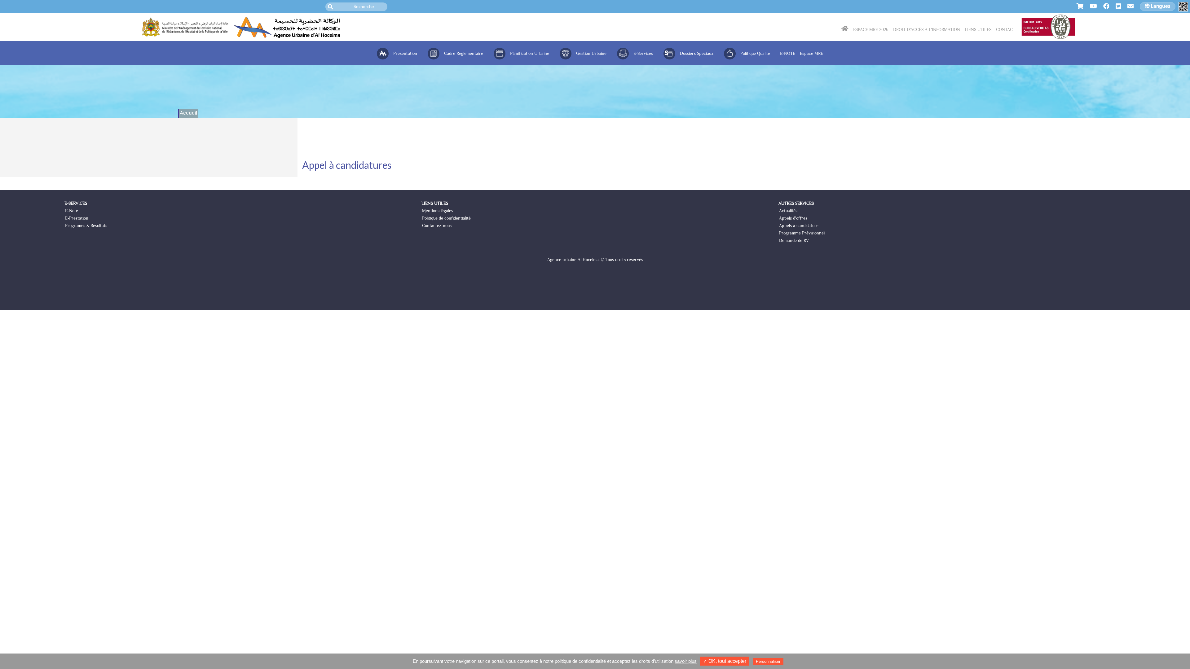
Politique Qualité (755, 53)
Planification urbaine (529, 53)
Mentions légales (437, 211)
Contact (1005, 30)
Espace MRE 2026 (870, 30)
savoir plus (686, 661)
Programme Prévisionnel (802, 233)
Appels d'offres (793, 218)
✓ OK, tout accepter (724, 661)
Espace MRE (811, 53)
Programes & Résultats (86, 226)
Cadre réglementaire (463, 53)
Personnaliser (768, 661)
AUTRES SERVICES (796, 203)
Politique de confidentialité (446, 218)
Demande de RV (794, 241)
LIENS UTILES (434, 203)
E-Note (71, 211)
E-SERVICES (75, 203)
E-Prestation (76, 218)
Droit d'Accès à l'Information (926, 30)
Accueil (188, 113)
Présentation (405, 53)
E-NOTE (787, 53)
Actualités (788, 211)
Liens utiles (978, 30)
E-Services (643, 53)
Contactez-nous (437, 226)
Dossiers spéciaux (696, 53)
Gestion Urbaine (591, 53)
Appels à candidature (798, 226)
